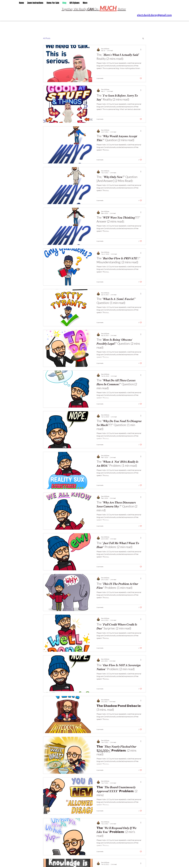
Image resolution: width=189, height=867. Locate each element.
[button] (143, 38)
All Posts (46, 38)
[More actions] (141, 49)
